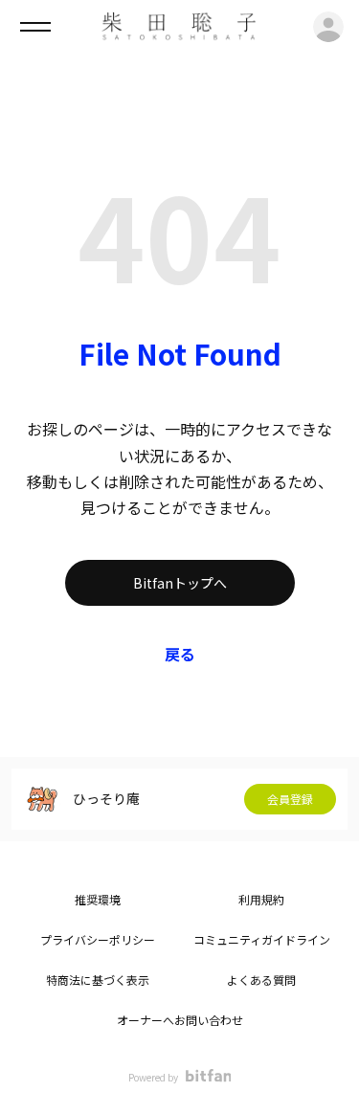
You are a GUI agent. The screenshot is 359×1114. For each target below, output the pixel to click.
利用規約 (261, 899)
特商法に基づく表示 (97, 979)
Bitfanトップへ (180, 582)
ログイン (328, 26)
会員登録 (290, 799)
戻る (180, 653)
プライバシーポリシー (97, 939)
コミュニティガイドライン (261, 939)
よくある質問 (261, 979)
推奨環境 (98, 899)
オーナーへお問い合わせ (180, 1020)
